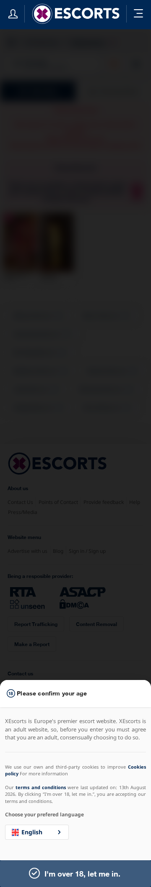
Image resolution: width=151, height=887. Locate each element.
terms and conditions (41, 787)
